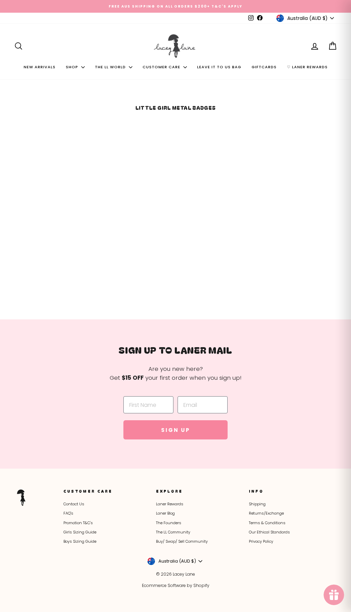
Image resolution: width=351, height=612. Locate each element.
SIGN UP (244, 363)
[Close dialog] (305, 236)
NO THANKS (244, 400)
